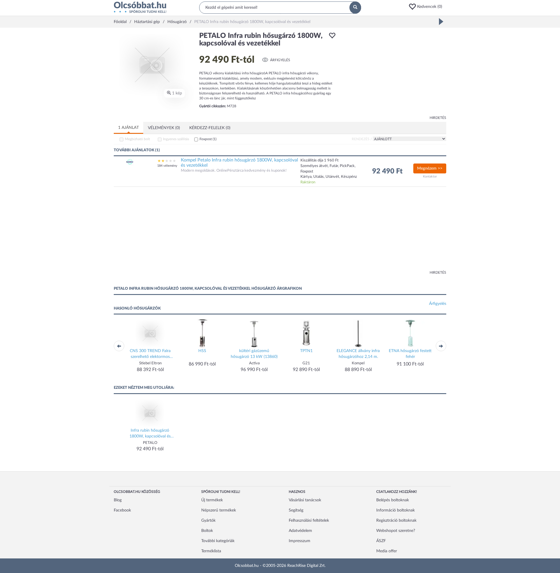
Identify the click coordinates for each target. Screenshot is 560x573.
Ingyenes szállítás (176, 139)
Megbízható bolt (137, 139)
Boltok (207, 531)
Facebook (122, 510)
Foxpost (208, 139)
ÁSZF (381, 541)
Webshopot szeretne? (395, 531)
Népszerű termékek (218, 510)
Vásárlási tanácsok (305, 500)
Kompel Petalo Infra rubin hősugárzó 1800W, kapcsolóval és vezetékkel (239, 163)
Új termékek (212, 500)
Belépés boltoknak (392, 500)
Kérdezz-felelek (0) (209, 128)
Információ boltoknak (395, 510)
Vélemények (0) (164, 128)
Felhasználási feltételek (309, 520)
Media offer (386, 551)
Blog (118, 500)
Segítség (296, 510)
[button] (427, 7)
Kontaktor (430, 176)
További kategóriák (218, 541)
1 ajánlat (128, 128)
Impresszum (299, 541)
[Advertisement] (393, 73)
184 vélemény (167, 165)
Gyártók (208, 520)
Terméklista (211, 551)
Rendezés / (362, 139)
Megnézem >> (429, 168)
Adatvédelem (300, 531)
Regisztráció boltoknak (396, 520)
